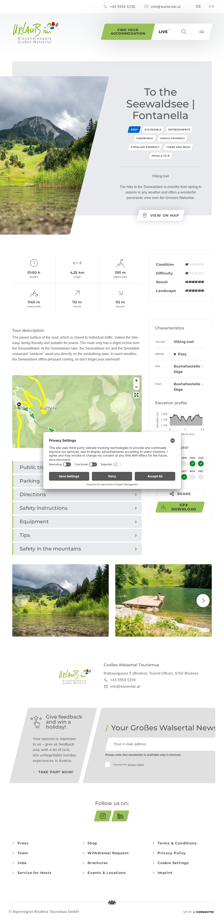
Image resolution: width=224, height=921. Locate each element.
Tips (25, 535)
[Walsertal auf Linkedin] (120, 815)
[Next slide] (203, 600)
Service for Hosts (35, 873)
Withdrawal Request (108, 853)
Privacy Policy (172, 853)
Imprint (165, 873)
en (211, 6)
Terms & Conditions (177, 843)
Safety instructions (44, 508)
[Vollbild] (136, 395)
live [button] (163, 32)
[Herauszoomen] (136, 387)
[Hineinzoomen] (136, 380)
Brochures (98, 863)
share (184, 494)
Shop (92, 843)
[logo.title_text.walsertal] (35, 32)
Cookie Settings (173, 863)
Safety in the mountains (50, 549)
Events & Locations (107, 873)
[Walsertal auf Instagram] (102, 815)
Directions (33, 494)
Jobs (22, 863)
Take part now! (56, 772)
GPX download (183, 507)
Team (23, 853)
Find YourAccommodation (128, 31)
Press (23, 843)
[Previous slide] (21, 600)
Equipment (34, 522)
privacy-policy (136, 764)
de (198, 6)
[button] (183, 32)
